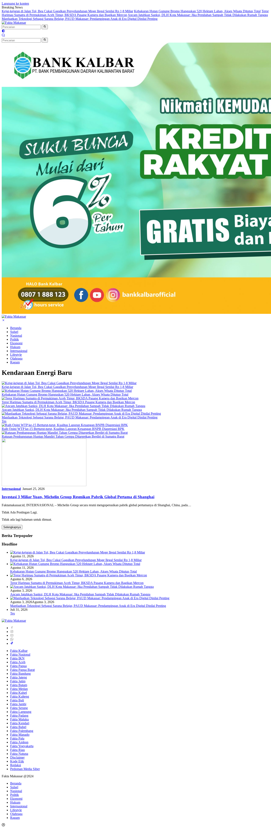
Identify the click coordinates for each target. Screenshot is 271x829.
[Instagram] (12, 631)
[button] (45, 27)
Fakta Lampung (20, 712)
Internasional (18, 351)
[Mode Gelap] (3, 31)
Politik (14, 339)
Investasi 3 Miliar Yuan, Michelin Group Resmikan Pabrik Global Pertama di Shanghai (78, 497)
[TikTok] (12, 643)
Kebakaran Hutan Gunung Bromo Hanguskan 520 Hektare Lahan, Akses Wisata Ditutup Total (197, 11)
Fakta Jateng (18, 677)
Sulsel (14, 332)
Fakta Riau (17, 750)
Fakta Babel (18, 727)
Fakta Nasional (20, 654)
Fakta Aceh (17, 662)
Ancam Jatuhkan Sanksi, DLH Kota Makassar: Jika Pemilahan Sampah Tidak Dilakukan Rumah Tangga (198, 15)
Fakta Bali (17, 700)
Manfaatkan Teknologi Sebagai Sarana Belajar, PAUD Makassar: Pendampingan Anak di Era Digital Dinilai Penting (80, 19)
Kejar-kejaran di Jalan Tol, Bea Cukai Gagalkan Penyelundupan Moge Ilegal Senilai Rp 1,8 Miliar (67, 11)
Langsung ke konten (15, 3)
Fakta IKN (17, 658)
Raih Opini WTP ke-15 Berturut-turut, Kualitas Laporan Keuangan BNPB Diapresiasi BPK (63, 429)
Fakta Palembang (21, 731)
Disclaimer (17, 757)
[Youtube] (12, 635)
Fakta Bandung (20, 673)
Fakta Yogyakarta (21, 746)
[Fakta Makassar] (14, 22)
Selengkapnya (12, 527)
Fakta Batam (18, 685)
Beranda (15, 328)
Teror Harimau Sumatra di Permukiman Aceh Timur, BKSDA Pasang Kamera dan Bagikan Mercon (68, 402)
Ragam (15, 362)
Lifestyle (16, 354)
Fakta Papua (18, 666)
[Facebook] (12, 628)
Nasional (16, 335)
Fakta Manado (19, 734)
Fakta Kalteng (19, 696)
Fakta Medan (19, 689)
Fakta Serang (19, 708)
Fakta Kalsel (18, 692)
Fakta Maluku (19, 719)
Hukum (15, 347)
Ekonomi (16, 343)
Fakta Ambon (19, 742)
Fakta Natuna (19, 753)
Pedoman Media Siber (25, 769)
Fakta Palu (17, 738)
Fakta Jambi (18, 704)
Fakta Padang (19, 715)
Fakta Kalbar (19, 650)
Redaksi (15, 765)
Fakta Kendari (19, 723)
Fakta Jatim (17, 681)
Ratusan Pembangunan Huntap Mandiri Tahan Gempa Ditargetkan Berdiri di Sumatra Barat (63, 436)
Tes (4, 421)
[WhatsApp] (12, 639)
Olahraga (16, 358)
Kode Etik (17, 761)
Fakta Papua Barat (22, 670)
